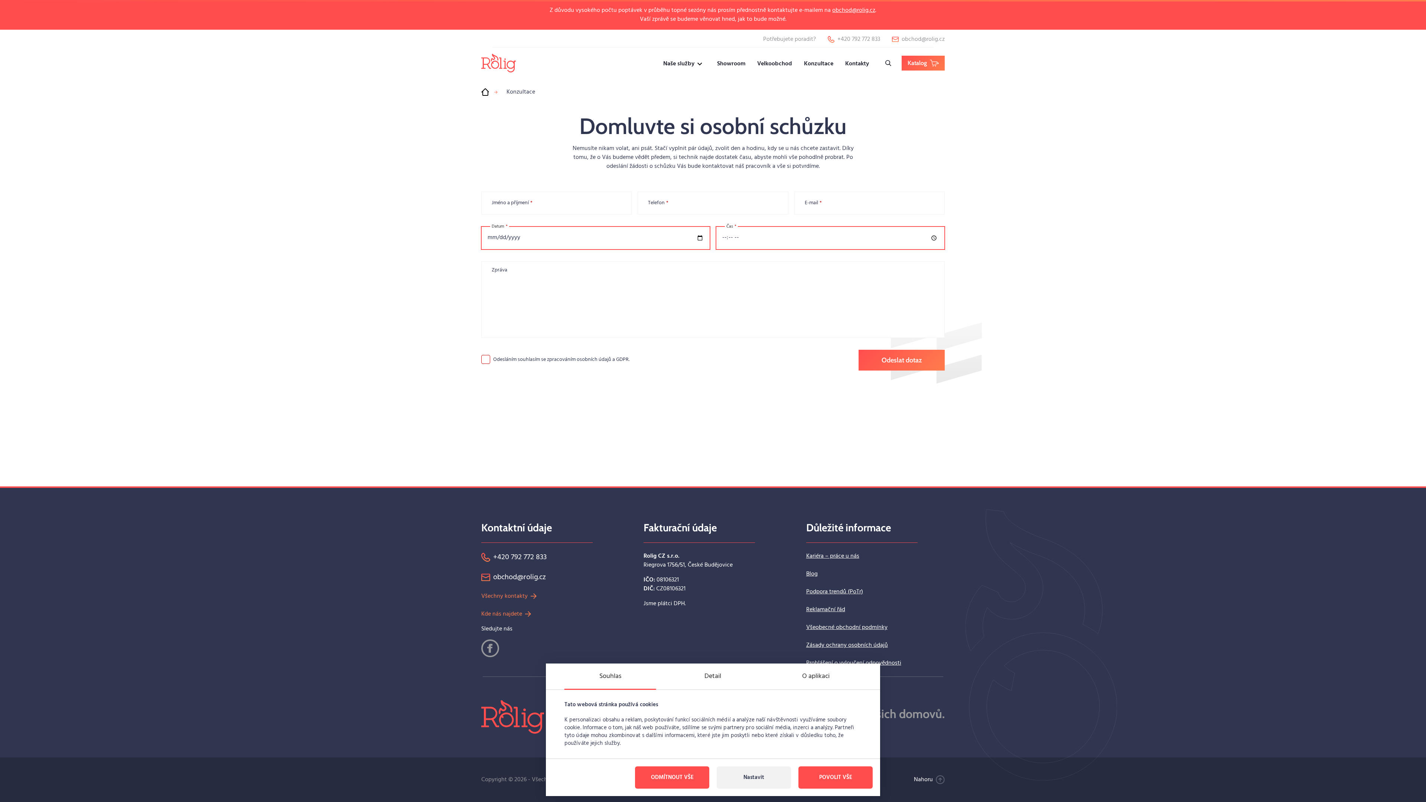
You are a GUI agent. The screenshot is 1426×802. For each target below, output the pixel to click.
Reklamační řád (825, 609)
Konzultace (818, 64)
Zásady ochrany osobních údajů (847, 645)
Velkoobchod (774, 64)
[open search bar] (888, 63)
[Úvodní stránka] (485, 92)
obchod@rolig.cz (853, 10)
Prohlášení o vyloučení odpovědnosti (853, 663)
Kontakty (857, 64)
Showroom (731, 64)
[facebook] (490, 648)
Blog (812, 574)
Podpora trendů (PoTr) (834, 592)
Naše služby (678, 64)
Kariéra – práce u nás (832, 556)
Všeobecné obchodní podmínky (847, 627)
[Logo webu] (498, 63)
